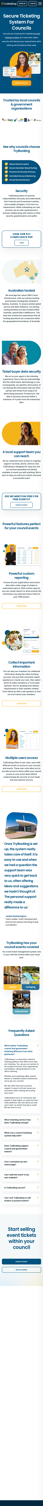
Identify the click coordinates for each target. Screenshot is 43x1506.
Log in (32, 3)
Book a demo (21, 1270)
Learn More (21, 606)
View (21, 243)
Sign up (22, 3)
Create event (21, 1262)
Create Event (21, 83)
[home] (9, 3)
